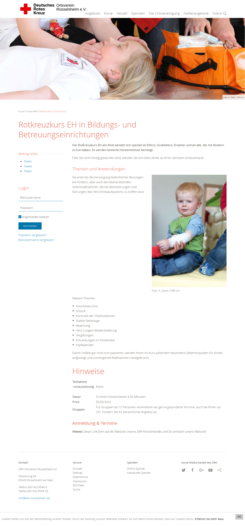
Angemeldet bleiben (35, 217)
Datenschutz (80, 477)
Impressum (79, 481)
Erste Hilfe (32, 111)
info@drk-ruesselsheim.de (34, 498)
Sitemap (78, 472)
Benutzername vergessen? (36, 240)
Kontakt (77, 468)
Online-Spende (136, 468)
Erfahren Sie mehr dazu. (209, 519)
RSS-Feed (78, 485)
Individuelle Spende (138, 472)
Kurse (21, 111)
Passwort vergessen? (32, 235)
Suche (76, 489)
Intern (217, 13)
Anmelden (30, 226)
